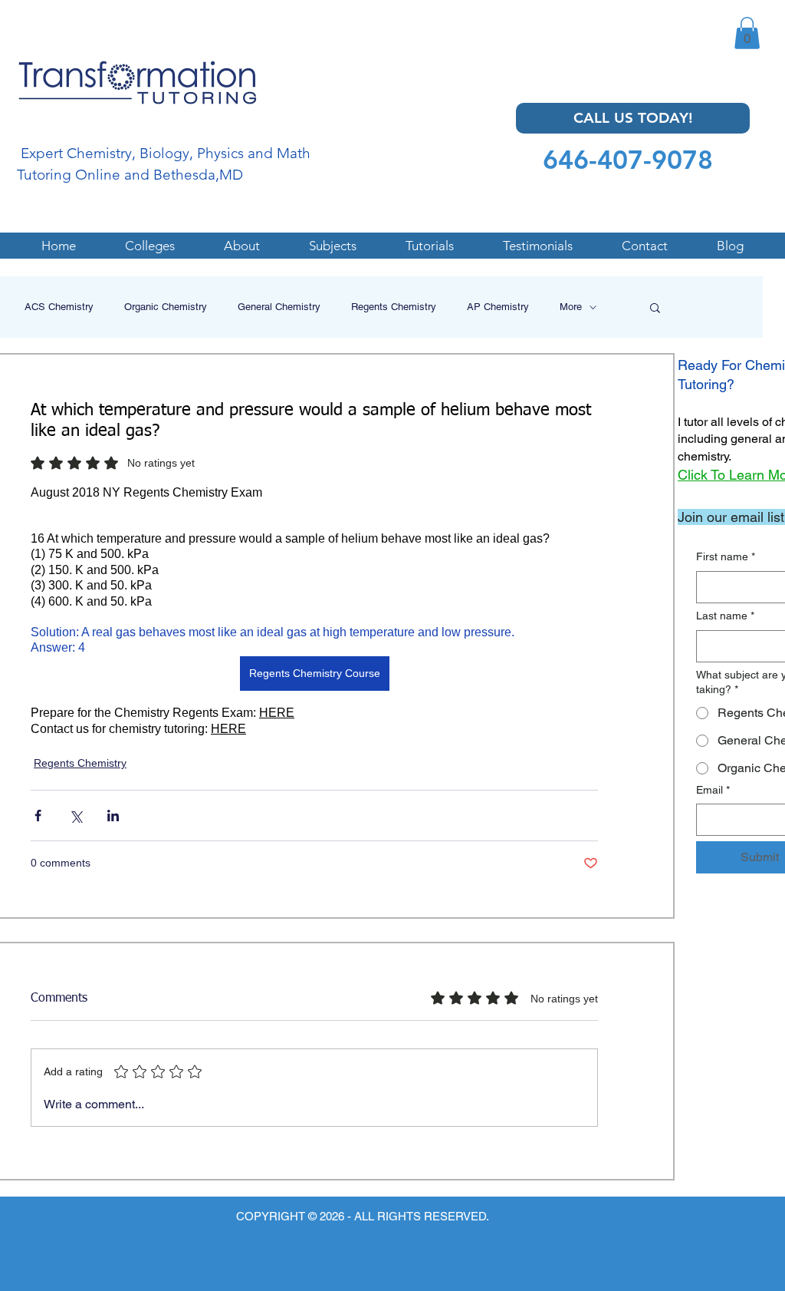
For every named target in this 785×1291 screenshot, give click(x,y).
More (571, 306)
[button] (747, 33)
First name (725, 556)
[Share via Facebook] (38, 815)
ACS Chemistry (59, 306)
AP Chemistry (498, 306)
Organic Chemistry (165, 306)
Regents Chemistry (393, 306)
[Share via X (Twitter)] (75, 815)
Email (713, 790)
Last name (725, 615)
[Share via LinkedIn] (113, 815)
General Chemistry (279, 306)
